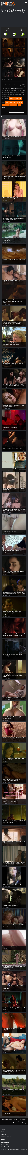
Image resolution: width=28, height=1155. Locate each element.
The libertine (9, 1123)
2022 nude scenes (12, 88)
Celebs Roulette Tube (6, 1146)
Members (3, 1139)
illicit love (15, 1123)
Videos (2, 1131)
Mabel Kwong (22, 1123)
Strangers (16, 1119)
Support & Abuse (5, 1142)
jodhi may (20, 1121)
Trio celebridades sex (7, 1119)
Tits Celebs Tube (4, 1145)
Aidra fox (14, 1121)
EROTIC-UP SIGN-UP (6, 1137)
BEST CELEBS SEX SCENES (15, 98)
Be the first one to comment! (16, 112)
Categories (3, 1134)
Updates (3, 1129)
